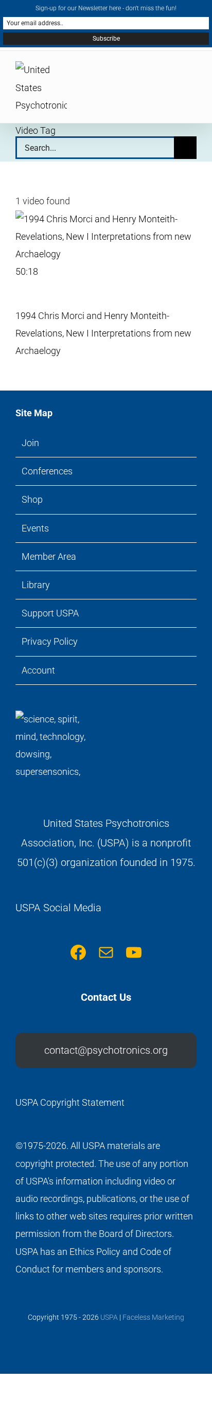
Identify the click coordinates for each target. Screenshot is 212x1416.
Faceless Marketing (153, 1317)
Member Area (49, 556)
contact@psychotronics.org (106, 1050)
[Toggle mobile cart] (155, 74)
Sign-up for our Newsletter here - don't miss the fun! (106, 8)
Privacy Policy (50, 641)
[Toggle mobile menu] (192, 74)
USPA (109, 1317)
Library (36, 584)
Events (35, 528)
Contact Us (106, 997)
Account (38, 670)
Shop (32, 499)
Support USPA (50, 613)
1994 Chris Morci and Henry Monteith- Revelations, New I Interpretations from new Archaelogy (103, 333)
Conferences (47, 471)
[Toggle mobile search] (174, 74)
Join (30, 442)
